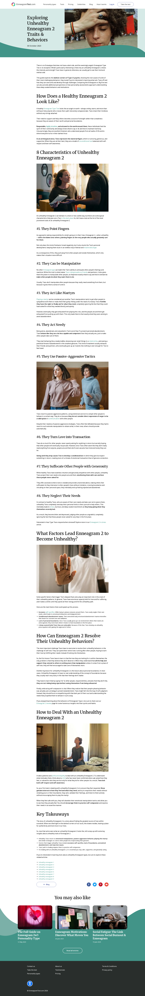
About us (58, 966)
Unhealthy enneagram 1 (46, 862)
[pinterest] (101, 884)
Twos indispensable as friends (76, 272)
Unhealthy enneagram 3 (46, 865)
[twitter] (95, 884)
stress (52, 507)
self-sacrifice (50, 612)
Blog (91, 4)
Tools (62, 4)
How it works (101, 4)
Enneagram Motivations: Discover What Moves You (71, 933)
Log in (112, 4)
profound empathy (58, 776)
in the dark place (67, 218)
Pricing (70, 4)
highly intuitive (51, 126)
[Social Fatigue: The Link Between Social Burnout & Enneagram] (110, 917)
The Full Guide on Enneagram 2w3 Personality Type (29, 935)
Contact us (31, 966)
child (64, 778)
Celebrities (81, 4)
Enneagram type (49, 270)
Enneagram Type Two (51, 108)
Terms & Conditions (109, 966)
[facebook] (89, 884)
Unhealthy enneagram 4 (46, 867)
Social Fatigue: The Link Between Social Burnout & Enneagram (109, 935)
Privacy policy (107, 970)
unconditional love (85, 141)
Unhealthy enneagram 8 (46, 876)
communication (54, 419)
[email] (107, 884)
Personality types (49, 4)
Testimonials (60, 970)
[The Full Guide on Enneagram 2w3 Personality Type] (35, 917)
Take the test (125, 4)
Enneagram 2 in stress (98, 522)
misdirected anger (90, 247)
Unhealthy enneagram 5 (46, 869)
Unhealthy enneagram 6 (46, 872)
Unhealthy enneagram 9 (46, 879)
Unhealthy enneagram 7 (46, 874)
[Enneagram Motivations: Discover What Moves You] (72, 917)
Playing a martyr (42, 299)
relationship (93, 341)
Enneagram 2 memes (43, 703)
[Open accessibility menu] (30, 983)
